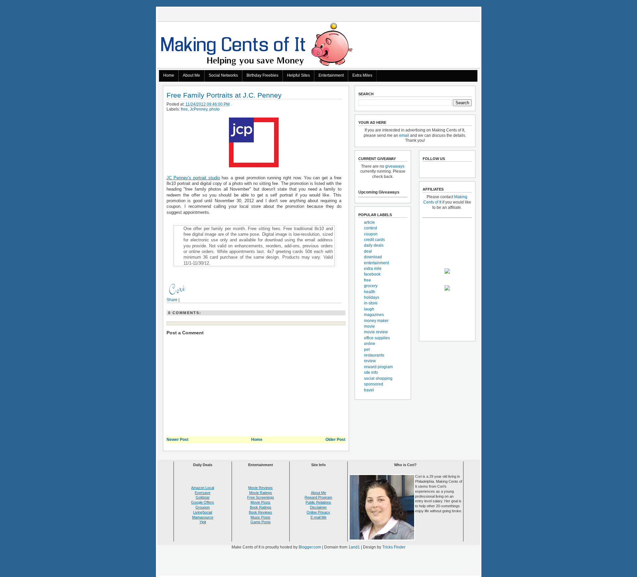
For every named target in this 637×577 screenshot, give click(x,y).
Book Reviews (260, 512)
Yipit (202, 522)
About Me (191, 75)
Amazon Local (202, 488)
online (369, 343)
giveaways (394, 166)
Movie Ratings (260, 493)
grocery (371, 286)
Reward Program (318, 497)
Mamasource (202, 517)
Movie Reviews (260, 488)
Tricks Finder (393, 547)
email (404, 135)
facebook (372, 274)
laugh (369, 309)
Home (168, 75)
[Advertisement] (318, 564)
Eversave (202, 493)
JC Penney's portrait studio (193, 177)
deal (368, 251)
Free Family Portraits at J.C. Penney (224, 95)
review (370, 361)
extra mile (373, 268)
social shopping (378, 378)
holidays (371, 297)
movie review (376, 332)
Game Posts (260, 522)
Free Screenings (260, 497)
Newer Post (177, 439)
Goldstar (203, 497)
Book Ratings (260, 507)
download (373, 257)
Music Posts (260, 517)
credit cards (374, 239)
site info (371, 372)
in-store (371, 303)
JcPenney (198, 109)
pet (367, 349)
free (184, 109)
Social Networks (223, 75)
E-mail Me (318, 517)
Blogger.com (310, 547)
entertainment (376, 263)
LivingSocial (202, 512)
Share (172, 299)
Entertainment (331, 75)
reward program (378, 367)
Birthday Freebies (262, 75)
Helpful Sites (298, 75)
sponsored (373, 384)
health (369, 291)
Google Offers (202, 502)
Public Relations (318, 502)
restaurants (374, 355)
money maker (376, 320)
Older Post (335, 439)
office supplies (377, 338)
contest (370, 228)
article (369, 222)
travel (369, 390)
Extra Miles (362, 75)
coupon (371, 234)
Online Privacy (318, 512)
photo (214, 109)
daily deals (374, 245)
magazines (374, 314)
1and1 (354, 547)
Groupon (202, 507)
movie (369, 326)
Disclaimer (318, 507)
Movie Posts (260, 502)
